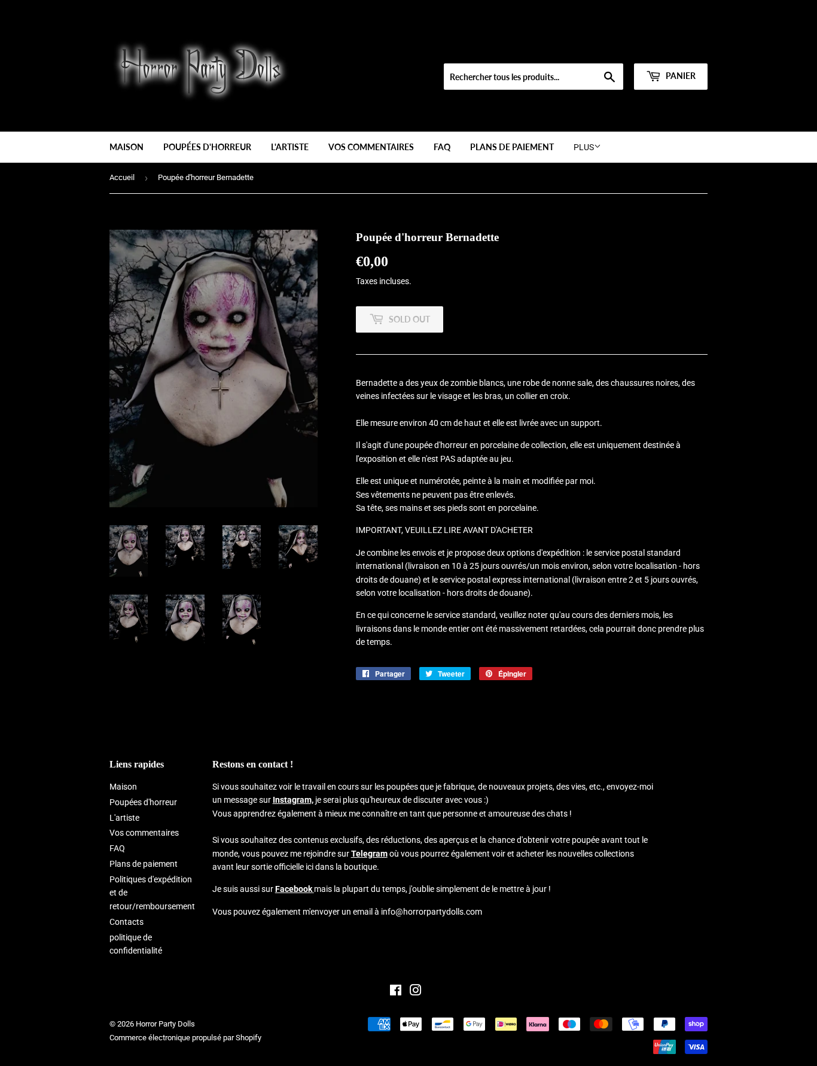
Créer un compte (681, 48)
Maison (126, 147)
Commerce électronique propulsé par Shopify (185, 1037)
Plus (584, 147)
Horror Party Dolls (165, 1023)
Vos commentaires (371, 147)
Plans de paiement (512, 147)
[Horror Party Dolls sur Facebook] (395, 992)
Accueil (122, 177)
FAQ (442, 147)
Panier (680, 76)
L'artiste (290, 147)
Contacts (126, 922)
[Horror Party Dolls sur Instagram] (416, 992)
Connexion (619, 48)
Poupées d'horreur (207, 147)
